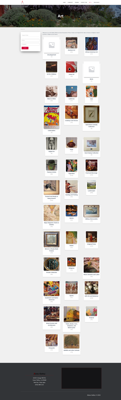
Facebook (22, 395)
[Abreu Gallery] (22, 2)
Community (70, 2)
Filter (25, 48)
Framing (77, 2)
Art (90, 2)
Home (64, 2)
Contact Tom (84, 2)
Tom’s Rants (96, 2)
